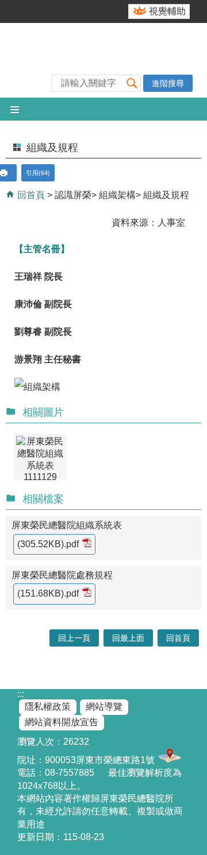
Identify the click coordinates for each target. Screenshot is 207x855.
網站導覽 (104, 706)
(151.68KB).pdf (48, 593)
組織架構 (117, 195)
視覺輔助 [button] (167, 11)
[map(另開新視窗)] (168, 760)
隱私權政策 (48, 706)
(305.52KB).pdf (48, 544)
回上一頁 (74, 638)
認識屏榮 (73, 195)
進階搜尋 (168, 83)
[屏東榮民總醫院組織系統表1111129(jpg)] (40, 456)
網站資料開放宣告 (61, 722)
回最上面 (128, 638)
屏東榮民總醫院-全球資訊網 (103, 60)
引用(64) (38, 172)
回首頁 (30, 195)
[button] (131, 83)
